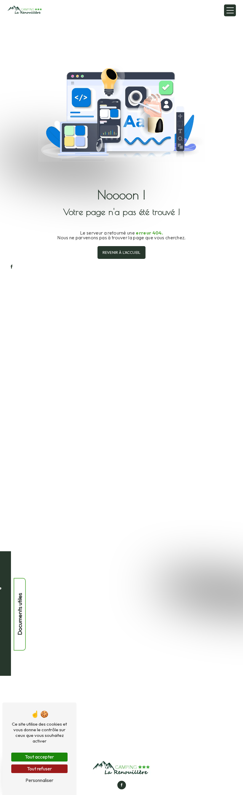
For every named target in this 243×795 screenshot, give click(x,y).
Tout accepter (39, 757)
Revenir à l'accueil (121, 252)
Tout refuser (39, 769)
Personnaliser (39, 780)
